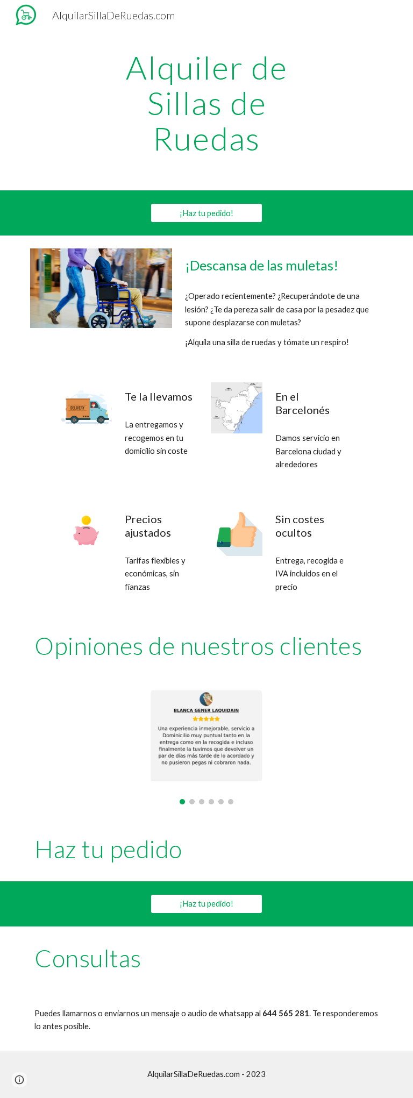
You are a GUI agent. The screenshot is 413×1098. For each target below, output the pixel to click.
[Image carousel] (206, 747)
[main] (206, 102)
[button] (19, 1079)
